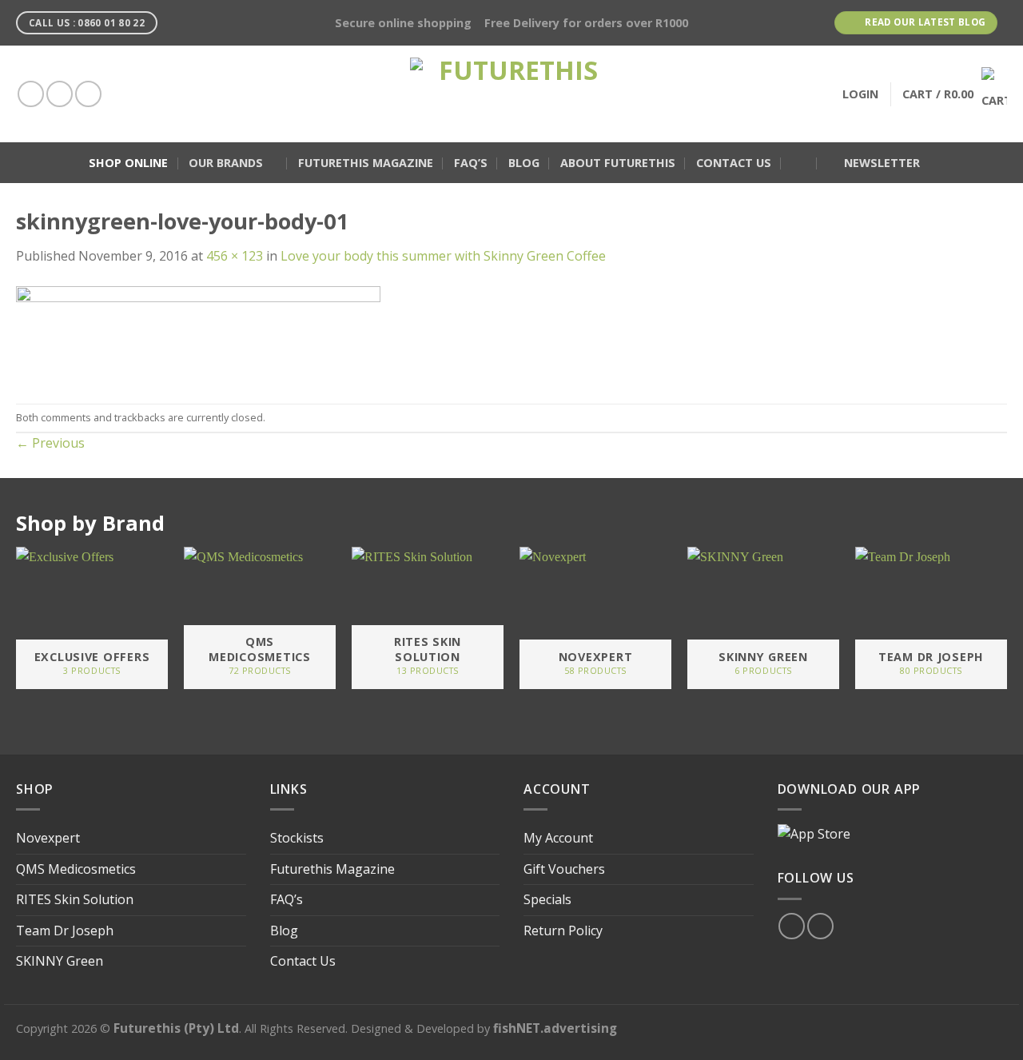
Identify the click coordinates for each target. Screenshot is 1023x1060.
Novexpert (48, 838)
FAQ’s (471, 162)
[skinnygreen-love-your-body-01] (198, 333)
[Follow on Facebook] (31, 94)
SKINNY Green (59, 961)
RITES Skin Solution (74, 899)
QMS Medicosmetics (76, 869)
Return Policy (563, 930)
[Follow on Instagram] (59, 94)
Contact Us (733, 162)
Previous (50, 443)
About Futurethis (617, 162)
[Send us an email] (88, 94)
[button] (799, 163)
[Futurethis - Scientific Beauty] (511, 94)
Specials (547, 899)
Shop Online (128, 162)
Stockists (297, 838)
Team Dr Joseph (64, 930)
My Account (558, 838)
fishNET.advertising (555, 1028)
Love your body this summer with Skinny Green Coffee (443, 256)
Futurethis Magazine (365, 162)
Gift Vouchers (564, 869)
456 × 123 (234, 256)
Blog (523, 162)
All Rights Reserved (295, 1028)
